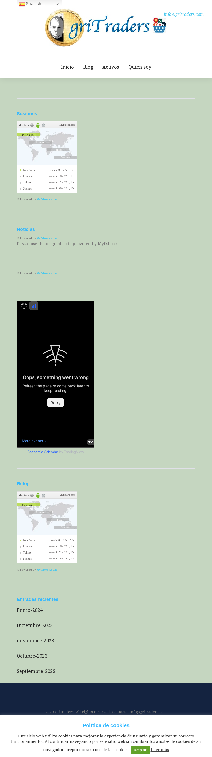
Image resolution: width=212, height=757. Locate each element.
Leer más (160, 749)
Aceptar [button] (140, 750)
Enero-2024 (30, 610)
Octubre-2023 (32, 656)
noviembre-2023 (35, 640)
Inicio (67, 67)
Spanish (33, 4)
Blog (88, 67)
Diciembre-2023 (35, 625)
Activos (110, 67)
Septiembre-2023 (36, 671)
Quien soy (139, 67)
